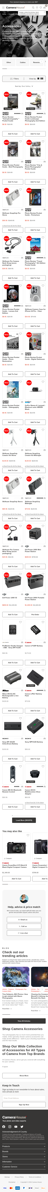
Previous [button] (7, 61)
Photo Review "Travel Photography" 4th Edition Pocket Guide (35, 263)
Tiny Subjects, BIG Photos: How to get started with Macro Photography (15, 996)
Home (4, 14)
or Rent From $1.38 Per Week (11, 466)
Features (11, 989)
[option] (8, 62)
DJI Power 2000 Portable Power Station (34, 599)
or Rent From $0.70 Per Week (34, 802)
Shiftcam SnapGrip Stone (12, 501)
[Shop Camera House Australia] (15, 8)
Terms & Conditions (35, 1177)
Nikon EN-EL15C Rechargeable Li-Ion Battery (10, 696)
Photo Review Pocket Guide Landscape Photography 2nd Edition (35, 119)
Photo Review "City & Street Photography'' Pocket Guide (33, 167)
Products (11, 14)
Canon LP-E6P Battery (34, 646)
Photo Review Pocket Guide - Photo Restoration (10, 359)
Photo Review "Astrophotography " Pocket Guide (10, 119)
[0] (44, 7)
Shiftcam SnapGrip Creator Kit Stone (9, 454)
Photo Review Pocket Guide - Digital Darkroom (35, 358)
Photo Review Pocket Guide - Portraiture (33, 214)
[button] (24, 86)
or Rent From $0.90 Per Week (11, 514)
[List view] (38, 79)
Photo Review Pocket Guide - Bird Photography (12, 166)
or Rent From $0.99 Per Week (11, 226)
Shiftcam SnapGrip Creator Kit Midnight (33, 454)
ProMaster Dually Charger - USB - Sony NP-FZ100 (12, 647)
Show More (24, 1076)
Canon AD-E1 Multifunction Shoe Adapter (32, 792)
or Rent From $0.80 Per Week (34, 514)
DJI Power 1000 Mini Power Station (33, 550)
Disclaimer (12, 1182)
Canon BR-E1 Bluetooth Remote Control (11, 791)
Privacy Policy (19, 1177)
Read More (5, 1009)
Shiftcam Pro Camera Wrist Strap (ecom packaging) (10, 551)
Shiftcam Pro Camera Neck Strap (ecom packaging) (10, 263)
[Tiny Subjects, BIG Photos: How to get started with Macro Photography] (15, 977)
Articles (4, 989)
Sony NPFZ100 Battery (34, 742)
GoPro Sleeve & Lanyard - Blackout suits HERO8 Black (35, 407)
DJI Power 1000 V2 (9, 598)
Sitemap (7, 1177)
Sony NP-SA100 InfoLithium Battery (10, 743)
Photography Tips (21, 989)
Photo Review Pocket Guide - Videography (10, 406)
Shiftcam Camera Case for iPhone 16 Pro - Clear (35, 310)
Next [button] (41, 61)
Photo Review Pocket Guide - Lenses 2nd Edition (10, 311)
